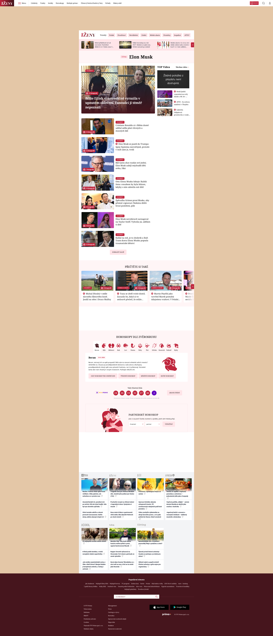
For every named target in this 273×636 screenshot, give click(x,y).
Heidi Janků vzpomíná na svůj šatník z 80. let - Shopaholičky (181, 95)
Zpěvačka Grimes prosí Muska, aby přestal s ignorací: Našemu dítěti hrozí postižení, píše (132, 203)
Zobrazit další (118, 252)
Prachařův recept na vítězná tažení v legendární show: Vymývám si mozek (122, 504)
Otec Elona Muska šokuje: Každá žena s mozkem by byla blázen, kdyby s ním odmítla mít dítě (131, 184)
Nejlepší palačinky (130, 589)
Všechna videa (182, 67)
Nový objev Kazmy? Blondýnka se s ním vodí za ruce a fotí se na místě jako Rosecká (122, 564)
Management (112, 606)
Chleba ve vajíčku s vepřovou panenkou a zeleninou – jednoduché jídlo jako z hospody (177, 494)
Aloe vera (139, 586)
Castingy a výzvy (113, 612)
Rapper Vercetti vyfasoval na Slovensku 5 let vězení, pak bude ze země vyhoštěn (122, 554)
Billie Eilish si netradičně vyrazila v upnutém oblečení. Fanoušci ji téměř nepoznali (113, 102)
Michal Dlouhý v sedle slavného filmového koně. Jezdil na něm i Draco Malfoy (97, 296)
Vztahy (42, 3)
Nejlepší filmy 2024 (102, 584)
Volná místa (87, 609)
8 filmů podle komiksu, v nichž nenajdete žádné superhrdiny (93, 553)
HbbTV (86, 616)
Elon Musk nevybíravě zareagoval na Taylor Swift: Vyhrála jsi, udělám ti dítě (133, 222)
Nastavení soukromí (115, 629)
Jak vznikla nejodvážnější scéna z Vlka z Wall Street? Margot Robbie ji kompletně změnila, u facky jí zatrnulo (94, 565)
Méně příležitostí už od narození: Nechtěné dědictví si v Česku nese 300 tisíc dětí (104, 46)
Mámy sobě (117, 3)
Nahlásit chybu (88, 629)
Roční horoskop (167, 376)
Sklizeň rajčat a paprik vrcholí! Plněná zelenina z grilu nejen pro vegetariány (150, 564)
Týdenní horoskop (128, 376)
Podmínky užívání (90, 619)
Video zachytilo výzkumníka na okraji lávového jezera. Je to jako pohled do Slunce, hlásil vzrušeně (150, 514)
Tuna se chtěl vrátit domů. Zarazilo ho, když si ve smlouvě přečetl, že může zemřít (131, 298)
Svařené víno (112, 586)
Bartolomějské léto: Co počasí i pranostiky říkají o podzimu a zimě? (150, 542)
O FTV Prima (88, 606)
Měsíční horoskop (148, 376)
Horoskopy (60, 3)
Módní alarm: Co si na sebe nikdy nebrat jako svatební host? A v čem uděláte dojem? (180, 46)
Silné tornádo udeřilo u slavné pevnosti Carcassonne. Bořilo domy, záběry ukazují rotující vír (93, 514)
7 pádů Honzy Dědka (90, 586)
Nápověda (111, 622)
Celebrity (34, 3)
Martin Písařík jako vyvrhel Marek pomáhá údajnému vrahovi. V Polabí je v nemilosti (164, 298)
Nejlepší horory (115, 584)
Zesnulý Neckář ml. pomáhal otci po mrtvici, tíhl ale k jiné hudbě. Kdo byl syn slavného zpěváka (95, 504)
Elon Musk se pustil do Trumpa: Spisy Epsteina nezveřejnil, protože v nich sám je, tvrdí (132, 147)
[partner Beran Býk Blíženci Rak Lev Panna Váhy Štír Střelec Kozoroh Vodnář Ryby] (153, 424)
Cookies (86, 622)
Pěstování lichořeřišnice (152, 586)
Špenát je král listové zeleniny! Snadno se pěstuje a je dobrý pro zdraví (150, 554)
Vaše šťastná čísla (135, 388)
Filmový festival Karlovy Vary (92, 3)
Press (110, 609)
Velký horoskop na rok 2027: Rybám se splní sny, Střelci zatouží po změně (141, 45)
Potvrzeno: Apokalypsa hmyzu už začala (150, 493)
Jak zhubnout (89, 584)
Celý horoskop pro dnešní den (103, 376)
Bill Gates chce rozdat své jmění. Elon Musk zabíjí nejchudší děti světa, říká (131, 165)
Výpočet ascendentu (167, 586)
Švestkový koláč (143, 589)
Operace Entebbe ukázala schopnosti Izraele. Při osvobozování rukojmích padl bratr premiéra (150, 505)
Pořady (107, 3)
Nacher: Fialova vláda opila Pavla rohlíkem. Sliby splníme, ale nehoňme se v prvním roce (94, 494)
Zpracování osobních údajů (117, 619)
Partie (142, 584)
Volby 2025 (102, 586)
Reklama (86, 612)
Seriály (50, 3)
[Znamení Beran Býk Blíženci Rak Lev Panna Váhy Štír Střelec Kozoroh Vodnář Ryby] (136, 424)
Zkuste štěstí (174, 393)
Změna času (135, 584)
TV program (125, 584)
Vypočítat (169, 424)
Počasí (148, 584)
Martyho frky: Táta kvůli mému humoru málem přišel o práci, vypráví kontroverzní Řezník (120, 543)
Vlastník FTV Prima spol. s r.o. (93, 625)
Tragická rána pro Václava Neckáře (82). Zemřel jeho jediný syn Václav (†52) (122, 494)
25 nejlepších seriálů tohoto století (94, 541)
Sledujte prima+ (72, 3)
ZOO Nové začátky (170, 584)
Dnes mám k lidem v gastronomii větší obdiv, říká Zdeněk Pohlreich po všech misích (121, 514)
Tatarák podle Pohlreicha (126, 586)
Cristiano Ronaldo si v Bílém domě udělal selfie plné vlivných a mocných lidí (132, 128)
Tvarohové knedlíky (182, 586)
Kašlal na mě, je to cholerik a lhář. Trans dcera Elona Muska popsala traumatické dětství (132, 240)
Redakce (111, 625)
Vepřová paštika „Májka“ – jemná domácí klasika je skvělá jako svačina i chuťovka (177, 504)
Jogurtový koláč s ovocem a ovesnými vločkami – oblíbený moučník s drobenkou (176, 514)
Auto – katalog (183, 584)
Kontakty (111, 616)
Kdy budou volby (157, 584)
